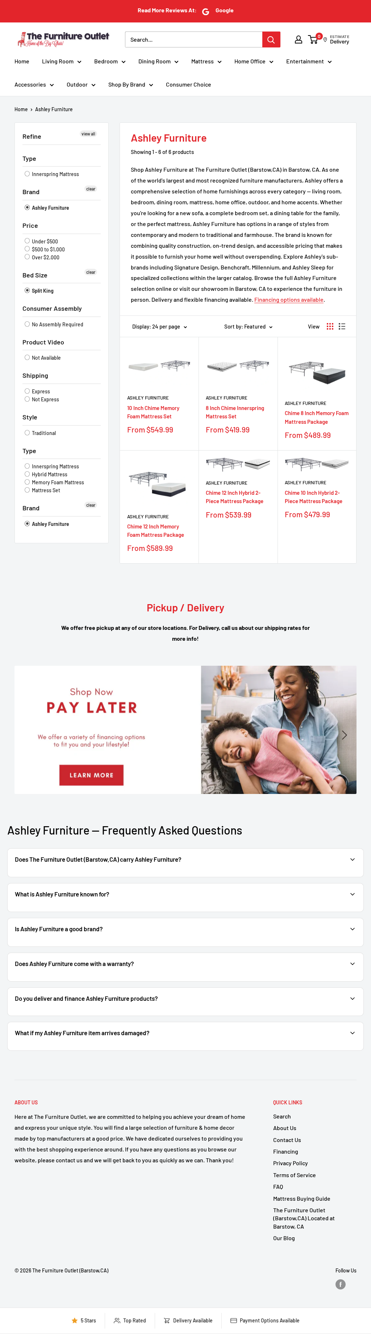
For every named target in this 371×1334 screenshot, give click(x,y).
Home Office (250, 61)
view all (88, 133)
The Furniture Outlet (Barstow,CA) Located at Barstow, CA (304, 1218)
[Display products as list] (342, 326)
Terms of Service (294, 1174)
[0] (313, 39)
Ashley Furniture (54, 109)
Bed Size (34, 275)
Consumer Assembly (52, 308)
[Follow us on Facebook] (340, 1284)
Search (282, 1116)
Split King (42, 291)
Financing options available (289, 299)
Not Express (45, 399)
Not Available (46, 358)
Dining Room (154, 61)
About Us (284, 1127)
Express (40, 391)
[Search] (271, 39)
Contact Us (287, 1139)
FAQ (278, 1186)
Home (21, 61)
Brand (30, 192)
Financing (285, 1151)
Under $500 (44, 241)
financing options (92, 1015)
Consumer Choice (188, 84)
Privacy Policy (290, 1162)
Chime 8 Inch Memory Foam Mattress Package (317, 417)
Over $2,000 (45, 257)
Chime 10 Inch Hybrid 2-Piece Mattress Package (313, 496)
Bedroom (106, 61)
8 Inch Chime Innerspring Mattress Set (235, 412)
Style (29, 417)
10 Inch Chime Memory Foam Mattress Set (153, 412)
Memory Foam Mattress (57, 482)
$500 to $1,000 (48, 249)
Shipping (35, 375)
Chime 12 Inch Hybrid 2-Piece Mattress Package (234, 496)
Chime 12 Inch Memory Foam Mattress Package (155, 530)
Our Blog (284, 1237)
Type (29, 158)
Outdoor (77, 84)
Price (30, 225)
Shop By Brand (126, 84)
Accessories (30, 84)
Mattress (202, 61)
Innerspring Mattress (55, 174)
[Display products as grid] (330, 326)
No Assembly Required (57, 324)
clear (90, 188)
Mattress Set (45, 490)
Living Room (58, 61)
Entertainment (305, 61)
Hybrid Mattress (49, 474)
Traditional (43, 433)
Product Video (43, 342)
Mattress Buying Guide (301, 1198)
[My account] (298, 39)
